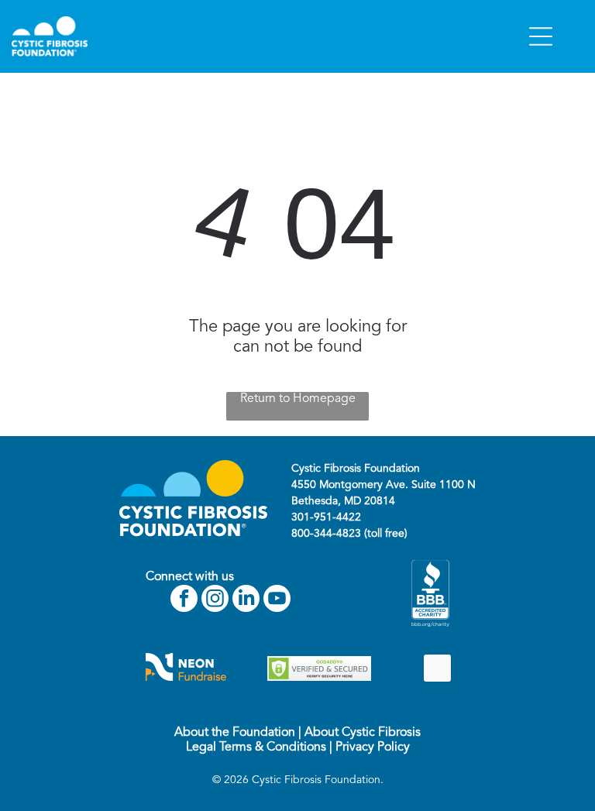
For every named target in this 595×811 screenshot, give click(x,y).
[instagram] (215, 600)
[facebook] (184, 600)
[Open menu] (540, 36)
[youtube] (277, 600)
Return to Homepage (298, 399)
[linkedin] (246, 600)
